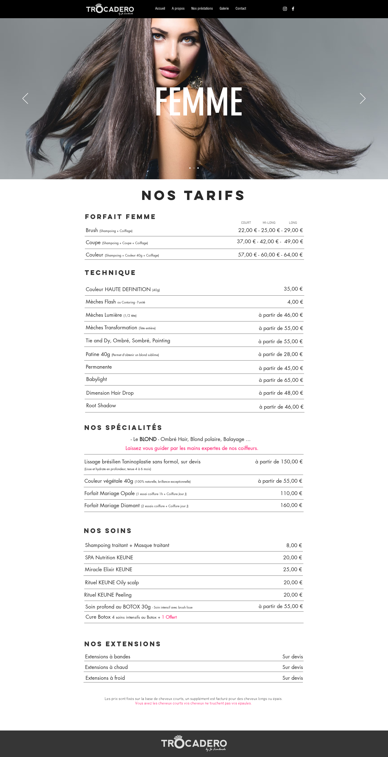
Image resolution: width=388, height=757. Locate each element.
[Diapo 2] (194, 168)
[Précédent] (25, 99)
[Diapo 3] (198, 168)
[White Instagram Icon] (285, 8)
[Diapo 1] (190, 168)
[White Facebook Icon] (293, 8)
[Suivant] (363, 99)
